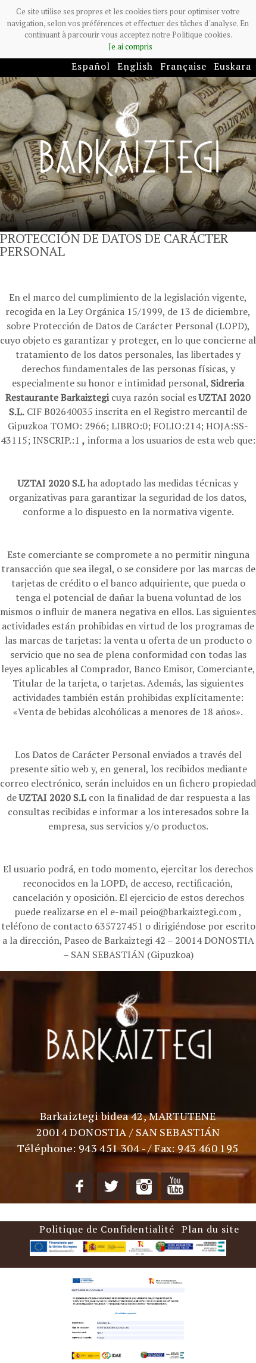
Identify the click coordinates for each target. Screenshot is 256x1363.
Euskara (232, 66)
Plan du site (210, 1229)
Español (90, 66)
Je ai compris (130, 46)
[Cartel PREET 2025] (128, 1317)
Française (183, 66)
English (135, 66)
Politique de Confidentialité (106, 1229)
